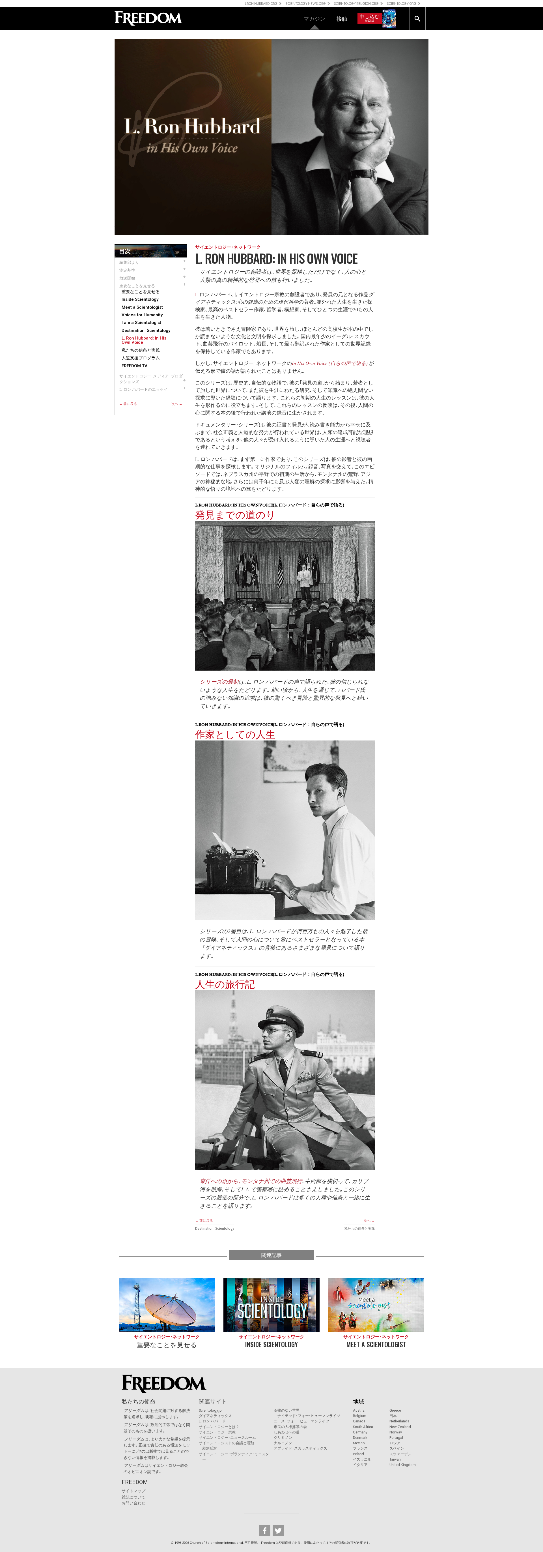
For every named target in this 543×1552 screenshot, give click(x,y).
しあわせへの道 (286, 1432)
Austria (359, 1410)
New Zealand (400, 1427)
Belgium (359, 1416)
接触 (342, 18)
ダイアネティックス (215, 1416)
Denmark (360, 1437)
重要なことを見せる (141, 292)
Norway (395, 1432)
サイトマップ (133, 1491)
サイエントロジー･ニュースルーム (227, 1437)
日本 (393, 1416)
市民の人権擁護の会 (290, 1427)
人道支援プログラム (141, 358)
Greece (395, 1410)
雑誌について (133, 1497)
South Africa (363, 1427)
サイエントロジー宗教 (217, 1432)
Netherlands (399, 1421)
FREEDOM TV (134, 366)
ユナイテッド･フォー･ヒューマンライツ (307, 1416)
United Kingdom (402, 1465)
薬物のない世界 (286, 1410)
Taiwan (395, 1459)
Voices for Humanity (142, 315)
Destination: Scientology (146, 331)
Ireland (358, 1454)
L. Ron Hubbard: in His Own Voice (144, 340)
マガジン (314, 18)
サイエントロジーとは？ (219, 1427)
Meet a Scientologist (142, 307)
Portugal (396, 1437)
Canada (359, 1421)
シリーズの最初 (219, 681)
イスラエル (362, 1459)
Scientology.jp (210, 1410)
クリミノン (283, 1437)
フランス (360, 1448)
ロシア (394, 1443)
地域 (358, 1401)
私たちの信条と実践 (141, 350)
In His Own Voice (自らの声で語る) (330, 363)
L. (197, 294)
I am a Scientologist (141, 323)
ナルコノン (283, 1443)
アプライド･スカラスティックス (300, 1448)
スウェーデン (400, 1454)
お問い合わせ (133, 1503)
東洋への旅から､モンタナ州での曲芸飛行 (251, 1180)
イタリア (360, 1465)
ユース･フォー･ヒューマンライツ (301, 1421)
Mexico (359, 1443)
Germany (360, 1432)
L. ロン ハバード (212, 1421)
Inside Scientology (140, 299)
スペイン (396, 1448)
